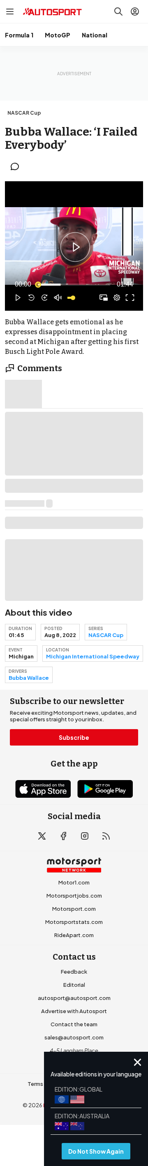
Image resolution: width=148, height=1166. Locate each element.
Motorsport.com (74, 908)
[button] (75, 247)
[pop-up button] (116, 297)
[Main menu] (10, 11)
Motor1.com (74, 882)
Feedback (74, 971)
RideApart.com (74, 935)
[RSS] (106, 836)
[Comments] (17, 166)
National (94, 35)
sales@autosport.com (74, 1037)
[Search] (118, 11)
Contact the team (74, 1024)
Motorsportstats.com (74, 922)
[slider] (74, 284)
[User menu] (135, 11)
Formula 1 (19, 35)
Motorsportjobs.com (74, 895)
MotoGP (57, 35)
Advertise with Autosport (74, 1011)
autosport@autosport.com (74, 998)
